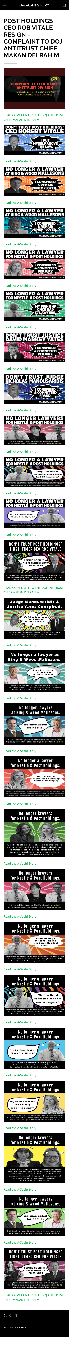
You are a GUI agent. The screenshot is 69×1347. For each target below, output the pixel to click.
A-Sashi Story (19, 1327)
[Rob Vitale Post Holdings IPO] (34, 637)
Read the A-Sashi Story (20, 161)
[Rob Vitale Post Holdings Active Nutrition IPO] (34, 107)
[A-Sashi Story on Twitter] (5, 1316)
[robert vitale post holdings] (34, 1067)
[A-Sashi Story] (34, 5)
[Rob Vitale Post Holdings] (34, 153)
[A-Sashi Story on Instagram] (15, 1316)
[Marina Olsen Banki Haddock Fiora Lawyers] (34, 1014)
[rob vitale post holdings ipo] (34, 1182)
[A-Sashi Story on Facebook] (10, 1316)
